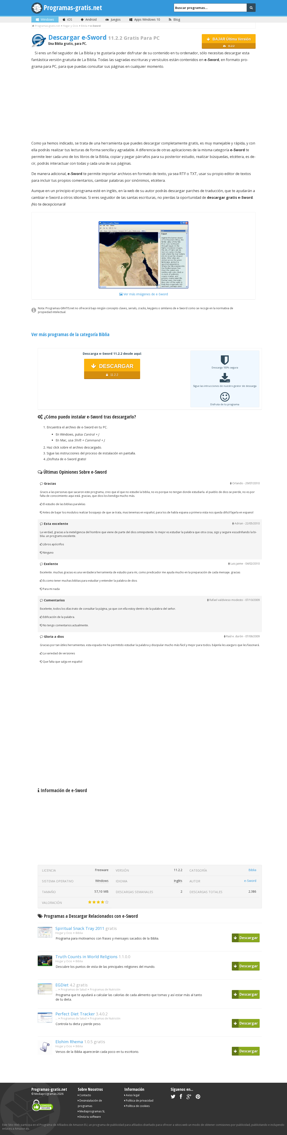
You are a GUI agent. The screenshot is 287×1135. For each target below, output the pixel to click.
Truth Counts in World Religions (86, 956)
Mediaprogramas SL (92, 1111)
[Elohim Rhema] (47, 1062)
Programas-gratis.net (73, 7)
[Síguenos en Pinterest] (198, 1097)
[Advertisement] (143, 104)
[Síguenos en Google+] (189, 1097)
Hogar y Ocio (63, 933)
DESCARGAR (115, 370)
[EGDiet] (47, 1002)
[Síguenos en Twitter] (173, 1097)
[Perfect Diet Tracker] (47, 1030)
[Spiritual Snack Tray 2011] (47, 945)
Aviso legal (132, 1095)
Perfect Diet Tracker (75, 1014)
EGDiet (62, 985)
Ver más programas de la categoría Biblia (70, 334)
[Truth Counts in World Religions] (47, 974)
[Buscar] (251, 7)
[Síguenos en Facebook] (181, 1097)
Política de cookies (137, 1106)
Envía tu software (90, 1117)
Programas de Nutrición (105, 989)
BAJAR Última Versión (231, 42)
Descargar (248, 937)
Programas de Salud (74, 989)
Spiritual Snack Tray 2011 (79, 928)
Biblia (252, 870)
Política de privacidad (139, 1100)
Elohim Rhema (69, 1041)
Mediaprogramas (45, 1094)
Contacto (85, 1095)
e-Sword (250, 881)
